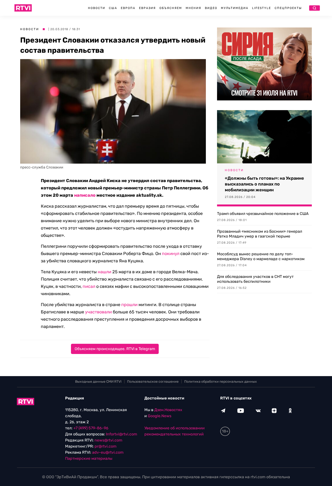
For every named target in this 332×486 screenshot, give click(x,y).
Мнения (193, 8)
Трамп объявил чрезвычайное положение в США (263, 213)
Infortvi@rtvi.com (121, 434)
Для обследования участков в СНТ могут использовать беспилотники (255, 279)
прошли (129, 304)
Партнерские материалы (88, 458)
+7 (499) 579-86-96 (90, 428)
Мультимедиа (234, 8)
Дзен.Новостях (168, 409)
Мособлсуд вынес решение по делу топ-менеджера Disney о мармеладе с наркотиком (261, 256)
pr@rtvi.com (105, 446)
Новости (96, 8)
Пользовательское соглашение (153, 382)
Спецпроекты (288, 8)
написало (85, 195)
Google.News (159, 416)
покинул (170, 253)
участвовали (98, 312)
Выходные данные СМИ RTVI (98, 382)
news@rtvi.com (108, 440)
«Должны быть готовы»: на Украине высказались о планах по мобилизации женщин (264, 184)
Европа (128, 8)
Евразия (147, 8)
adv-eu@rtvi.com (107, 452)
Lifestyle (261, 8)
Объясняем (170, 8)
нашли (104, 271)
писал (89, 286)
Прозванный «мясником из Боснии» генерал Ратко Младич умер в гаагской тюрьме (259, 234)
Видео (211, 8)
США (113, 8)
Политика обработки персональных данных (220, 382)
